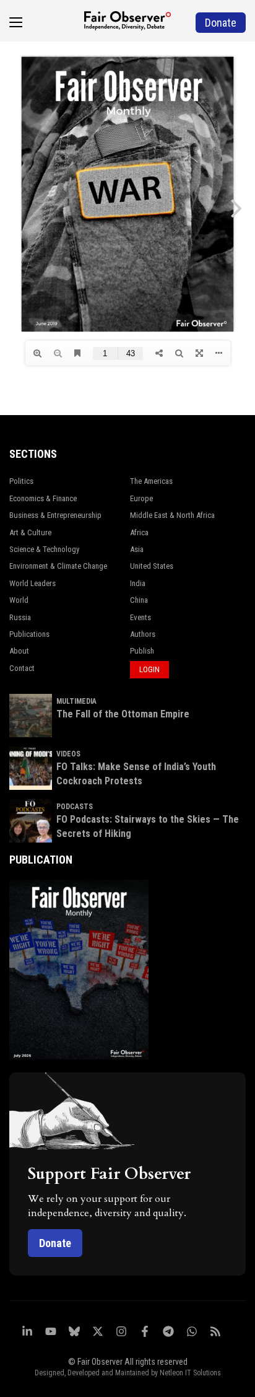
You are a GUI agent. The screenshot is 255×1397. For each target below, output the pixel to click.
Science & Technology (44, 549)
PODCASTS (74, 806)
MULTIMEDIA (76, 701)
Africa (139, 532)
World (18, 600)
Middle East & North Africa (172, 515)
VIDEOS (68, 754)
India (137, 583)
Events (140, 617)
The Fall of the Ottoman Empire (122, 714)
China (139, 600)
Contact (22, 668)
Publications (29, 634)
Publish (142, 650)
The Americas (151, 481)
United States (151, 566)
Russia (20, 617)
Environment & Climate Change (58, 566)
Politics (21, 481)
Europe (141, 498)
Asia (137, 549)
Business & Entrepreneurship (55, 515)
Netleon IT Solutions (190, 1373)
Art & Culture (30, 532)
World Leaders (32, 583)
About (19, 650)
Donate (55, 1243)
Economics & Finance (43, 498)
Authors (142, 634)
